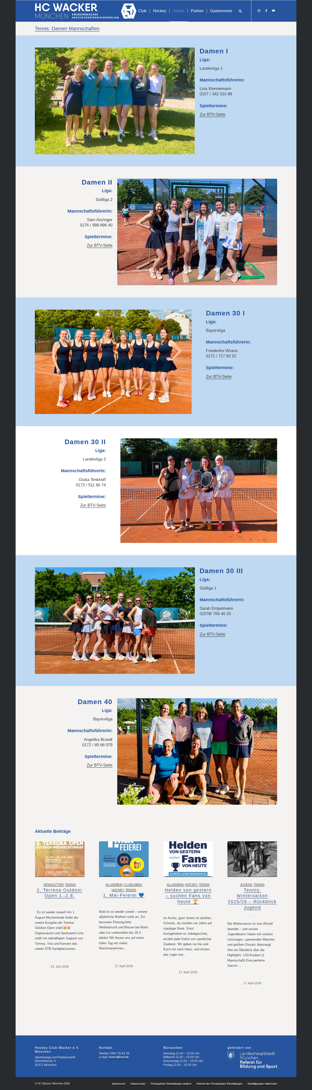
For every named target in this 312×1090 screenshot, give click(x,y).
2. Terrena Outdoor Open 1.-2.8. (59, 893)
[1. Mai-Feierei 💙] (124, 859)
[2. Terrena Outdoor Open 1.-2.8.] (60, 859)
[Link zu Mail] (273, 10)
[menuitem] (142, 11)
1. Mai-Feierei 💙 (124, 895)
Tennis (70, 884)
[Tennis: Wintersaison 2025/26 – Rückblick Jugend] (252, 859)
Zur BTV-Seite (212, 114)
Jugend (246, 884)
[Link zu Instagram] (259, 10)
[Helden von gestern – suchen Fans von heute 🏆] (188, 859)
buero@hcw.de (119, 1057)
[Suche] (240, 11)
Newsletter (54, 884)
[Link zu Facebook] (266, 10)
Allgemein (114, 884)
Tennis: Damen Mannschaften (67, 28)
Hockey (118, 890)
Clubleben (133, 884)
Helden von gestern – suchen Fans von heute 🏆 (188, 896)
